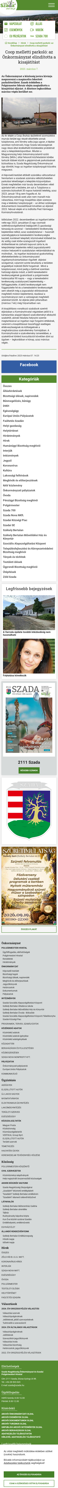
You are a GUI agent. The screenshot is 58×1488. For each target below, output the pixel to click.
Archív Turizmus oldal (14, 1424)
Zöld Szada (9, 576)
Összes (7, 386)
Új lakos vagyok (10, 1094)
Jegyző (7, 460)
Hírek (23, 43)
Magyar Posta (9, 1125)
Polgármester (11, 505)
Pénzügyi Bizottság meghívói (20, 500)
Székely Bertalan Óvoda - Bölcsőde (18, 1013)
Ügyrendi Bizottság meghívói (20, 566)
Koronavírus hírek (11, 1261)
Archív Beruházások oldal (16, 1430)
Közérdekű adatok (11, 1032)
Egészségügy (11, 410)
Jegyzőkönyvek (10, 984)
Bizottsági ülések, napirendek (21, 396)
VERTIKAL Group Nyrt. (13, 1135)
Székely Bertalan (13, 530)
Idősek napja (8, 1242)
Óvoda (7, 495)
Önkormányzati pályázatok (19, 490)
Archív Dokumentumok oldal (17, 1420)
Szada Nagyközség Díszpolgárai (17, 1187)
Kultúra (7, 470)
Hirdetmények (11, 435)
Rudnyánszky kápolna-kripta (16, 1216)
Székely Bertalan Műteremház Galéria (20, 1206)
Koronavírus (10, 465)
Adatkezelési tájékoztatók (16, 1433)
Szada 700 (9, 510)
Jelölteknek (8, 1335)
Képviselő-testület (11, 971)
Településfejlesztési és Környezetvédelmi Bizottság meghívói (28, 550)
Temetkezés (7, 1146)
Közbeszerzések (10, 1052)
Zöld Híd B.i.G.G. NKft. (12, 1257)
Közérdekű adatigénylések (15, 1039)
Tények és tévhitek (14, 556)
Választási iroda (10, 1341)
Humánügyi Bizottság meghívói (21, 445)
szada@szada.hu (16, 1385)
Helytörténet (10, 430)
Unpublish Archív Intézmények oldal (21, 1427)
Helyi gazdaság (12, 425)
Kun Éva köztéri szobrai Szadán (17, 1219)
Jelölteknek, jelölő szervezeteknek (18, 1319)
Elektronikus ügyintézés (15, 1103)
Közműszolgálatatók (12, 1132)
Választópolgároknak (12, 1316)
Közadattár (7, 1044)
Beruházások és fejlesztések (17, 1048)
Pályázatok (8, 994)
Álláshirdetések (12, 391)
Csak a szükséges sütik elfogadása (29, 1483)
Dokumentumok (10, 991)
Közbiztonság (9, 1128)
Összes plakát (29, 929)
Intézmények (11, 455)
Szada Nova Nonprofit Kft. (15, 1057)
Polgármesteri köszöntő (15, 1166)
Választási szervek (11, 1313)
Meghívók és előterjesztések (20, 480)
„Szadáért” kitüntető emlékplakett (18, 1191)
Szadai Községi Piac (15, 520)
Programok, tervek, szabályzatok (20, 1024)
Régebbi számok (29, 770)
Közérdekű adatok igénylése (15, 1036)
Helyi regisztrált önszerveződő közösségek (22, 1178)
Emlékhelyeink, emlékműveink (16, 1222)
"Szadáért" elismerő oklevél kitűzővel (19, 1197)
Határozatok (8, 987)
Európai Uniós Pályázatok (18, 415)
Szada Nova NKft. (13, 515)
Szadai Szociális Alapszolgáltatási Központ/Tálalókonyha (29, 1016)
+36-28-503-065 (13, 1382)
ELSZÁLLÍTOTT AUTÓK (13, 1138)
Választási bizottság (12, 1345)
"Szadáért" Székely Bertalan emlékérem (20, 1194)
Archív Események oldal (14, 1417)
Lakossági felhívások (15, 475)
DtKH (6, 405)
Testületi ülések (12, 562)
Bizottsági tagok (10, 974)
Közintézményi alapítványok (16, 1175)
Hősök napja (8, 1239)
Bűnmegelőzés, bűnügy (17, 400)
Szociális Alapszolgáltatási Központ (24, 543)
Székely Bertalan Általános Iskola (18, 1006)
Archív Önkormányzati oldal (17, 1414)
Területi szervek (10, 1112)
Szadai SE (9, 525)
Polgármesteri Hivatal (13, 955)
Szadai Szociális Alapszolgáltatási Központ (22, 1003)
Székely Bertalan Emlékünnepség (18, 1236)
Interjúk (7, 450)
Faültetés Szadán (13, 420)
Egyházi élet (8, 1227)
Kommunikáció (9, 1074)
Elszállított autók (12, 1089)
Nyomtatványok (10, 1098)
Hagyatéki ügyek (10, 1151)
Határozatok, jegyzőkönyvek (16, 1348)
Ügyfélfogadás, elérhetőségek (16, 952)
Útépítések (9, 571)
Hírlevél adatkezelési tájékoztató (20, 1437)
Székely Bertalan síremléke (15, 1209)
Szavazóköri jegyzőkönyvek (15, 1338)
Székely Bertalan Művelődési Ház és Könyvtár (25, 537)
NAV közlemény (12, 485)
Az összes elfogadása (29, 1474)
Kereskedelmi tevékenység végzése (20, 1155)
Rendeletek (8, 959)
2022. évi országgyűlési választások (21, 1353)
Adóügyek (6, 1085)
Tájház (6, 1212)
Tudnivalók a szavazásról (14, 1323)
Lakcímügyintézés (11, 1107)
